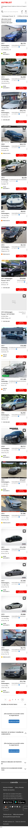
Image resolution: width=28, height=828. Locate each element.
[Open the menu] (25, 2)
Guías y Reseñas (19, 787)
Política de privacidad (18, 814)
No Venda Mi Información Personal (11, 817)
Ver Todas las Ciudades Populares (12, 794)
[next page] (22, 699)
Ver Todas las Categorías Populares (13, 798)
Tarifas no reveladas (21, 280)
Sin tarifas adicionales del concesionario (18, 179)
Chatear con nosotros (9, 790)
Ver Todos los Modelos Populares (12, 796)
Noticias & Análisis (8, 787)
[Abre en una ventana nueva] (8, 802)
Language (6, 808)
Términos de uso (7, 814)
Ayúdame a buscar (21, 21)
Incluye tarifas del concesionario (19, 45)
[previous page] (5, 699)
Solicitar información (21, 54)
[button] (22, 12)
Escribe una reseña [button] (14, 721)
